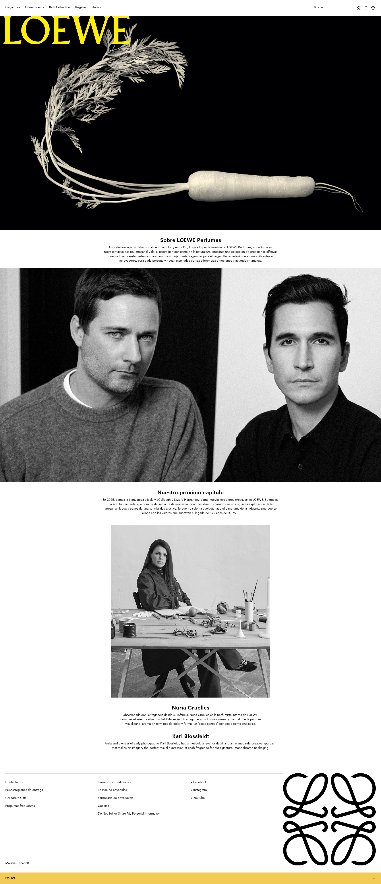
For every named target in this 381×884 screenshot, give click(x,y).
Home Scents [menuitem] (34, 7)
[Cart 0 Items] (373, 8)
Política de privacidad (112, 790)
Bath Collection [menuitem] (59, 7)
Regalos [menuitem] (80, 7)
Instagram (200, 790)
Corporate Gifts (15, 798)
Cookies (103, 805)
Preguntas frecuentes (20, 805)
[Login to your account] (359, 8)
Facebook (200, 782)
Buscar (318, 7)
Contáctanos (14, 782)
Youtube (199, 798)
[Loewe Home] (66, 30)
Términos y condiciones (114, 782)
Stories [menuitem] (96, 7)
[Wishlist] (366, 8)
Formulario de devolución (115, 798)
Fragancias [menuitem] (12, 7)
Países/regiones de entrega (24, 790)
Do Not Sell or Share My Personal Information (129, 813)
